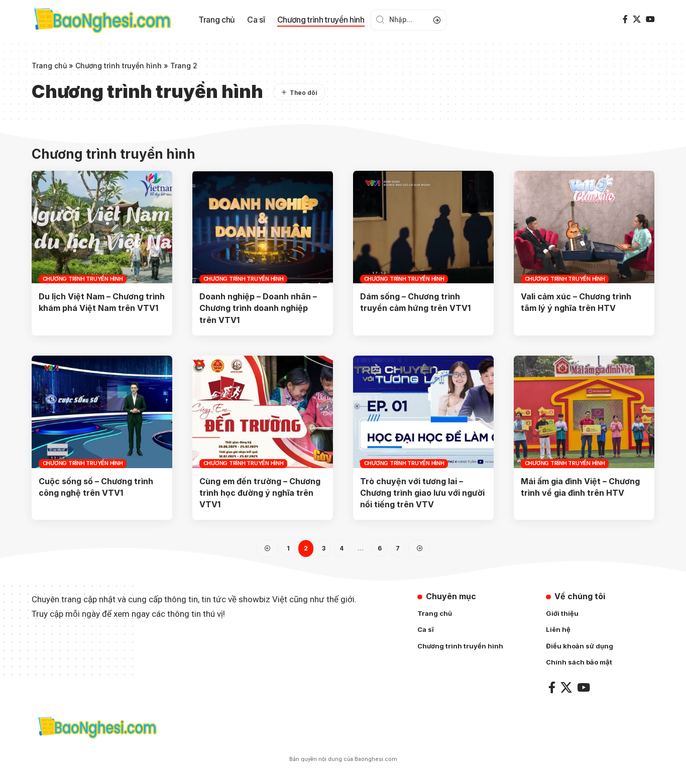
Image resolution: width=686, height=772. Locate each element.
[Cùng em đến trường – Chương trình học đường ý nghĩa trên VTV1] (262, 412)
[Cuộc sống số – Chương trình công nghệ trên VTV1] (102, 412)
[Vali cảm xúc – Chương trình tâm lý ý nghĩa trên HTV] (584, 227)
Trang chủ (49, 65)
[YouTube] (650, 19)
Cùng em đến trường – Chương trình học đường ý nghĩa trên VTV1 (259, 492)
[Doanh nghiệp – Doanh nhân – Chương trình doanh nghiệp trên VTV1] (262, 227)
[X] (636, 19)
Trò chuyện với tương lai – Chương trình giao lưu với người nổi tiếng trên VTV (422, 492)
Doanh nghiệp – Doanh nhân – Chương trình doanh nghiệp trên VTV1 (258, 307)
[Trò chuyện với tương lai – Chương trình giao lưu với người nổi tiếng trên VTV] (423, 412)
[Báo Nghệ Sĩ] (97, 727)
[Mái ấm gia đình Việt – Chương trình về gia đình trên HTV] (584, 412)
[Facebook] (625, 19)
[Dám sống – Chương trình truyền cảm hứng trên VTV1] (423, 227)
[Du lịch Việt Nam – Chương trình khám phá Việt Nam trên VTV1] (102, 227)
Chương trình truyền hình (118, 65)
